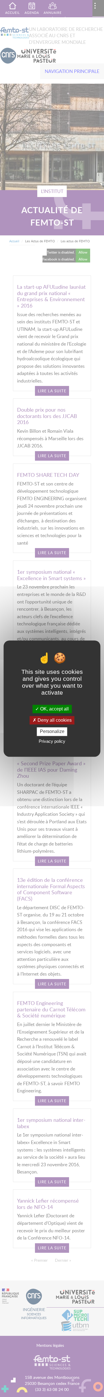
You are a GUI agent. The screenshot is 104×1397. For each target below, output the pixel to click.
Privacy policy (52, 741)
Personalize (52, 731)
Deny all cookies (54, 720)
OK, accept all (54, 708)
